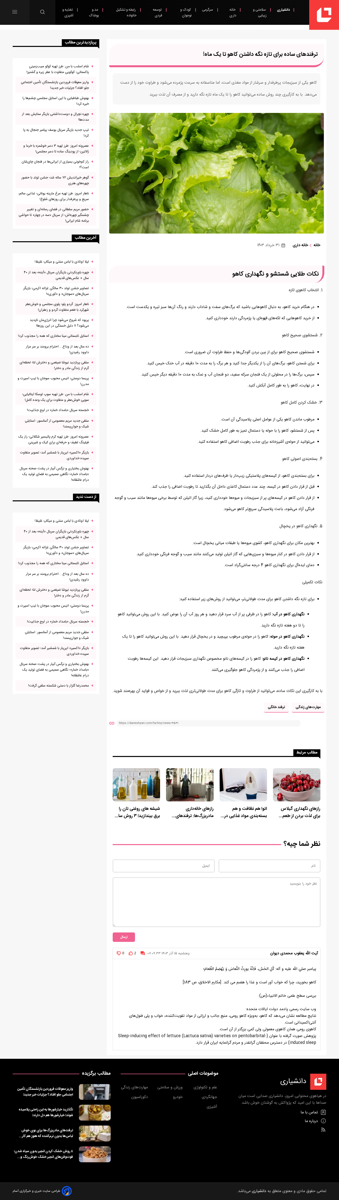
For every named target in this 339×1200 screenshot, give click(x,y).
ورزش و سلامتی (170, 1087)
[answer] (143, 953)
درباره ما (312, 1121)
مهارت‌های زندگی (308, 707)
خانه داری (232, 12)
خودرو (178, 1097)
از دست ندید (86, 497)
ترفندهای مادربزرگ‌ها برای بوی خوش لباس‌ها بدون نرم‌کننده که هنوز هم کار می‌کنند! (47, 1133)
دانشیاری (283, 10)
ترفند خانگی (276, 707)
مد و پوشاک (94, 12)
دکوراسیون (140, 1097)
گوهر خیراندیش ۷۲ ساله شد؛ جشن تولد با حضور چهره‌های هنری (55, 180)
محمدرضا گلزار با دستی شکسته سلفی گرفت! (58, 685)
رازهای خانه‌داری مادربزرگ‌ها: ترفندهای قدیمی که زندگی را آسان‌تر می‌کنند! (190, 812)
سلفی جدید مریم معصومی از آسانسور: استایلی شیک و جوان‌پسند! (57, 423)
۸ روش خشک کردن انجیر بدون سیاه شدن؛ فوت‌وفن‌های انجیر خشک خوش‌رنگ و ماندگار (43, 1154)
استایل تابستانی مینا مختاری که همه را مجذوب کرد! (53, 336)
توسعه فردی (157, 12)
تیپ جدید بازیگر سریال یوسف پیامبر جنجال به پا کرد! (56, 132)
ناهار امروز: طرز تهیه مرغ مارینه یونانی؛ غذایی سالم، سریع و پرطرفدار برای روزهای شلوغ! (53, 196)
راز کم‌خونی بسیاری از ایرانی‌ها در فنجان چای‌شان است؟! (55, 164)
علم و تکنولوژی (206, 1087)
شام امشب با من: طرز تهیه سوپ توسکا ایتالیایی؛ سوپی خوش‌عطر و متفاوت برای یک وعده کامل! (55, 397)
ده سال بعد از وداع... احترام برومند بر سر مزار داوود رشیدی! (57, 349)
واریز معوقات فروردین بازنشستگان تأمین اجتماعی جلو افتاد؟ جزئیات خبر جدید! (55, 85)
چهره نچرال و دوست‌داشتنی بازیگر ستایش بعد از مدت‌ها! (55, 117)
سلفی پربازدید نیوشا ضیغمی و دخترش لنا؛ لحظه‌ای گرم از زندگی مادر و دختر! (54, 365)
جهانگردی (210, 1097)
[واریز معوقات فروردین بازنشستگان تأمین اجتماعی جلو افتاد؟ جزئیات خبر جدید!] (95, 1092)
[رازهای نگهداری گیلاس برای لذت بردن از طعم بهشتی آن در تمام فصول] (296, 784)
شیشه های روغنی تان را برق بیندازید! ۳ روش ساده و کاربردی (137, 812)
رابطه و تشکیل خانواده (126, 12)
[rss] (323, 1130)
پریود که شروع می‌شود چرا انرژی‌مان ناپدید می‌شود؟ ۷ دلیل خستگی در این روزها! (59, 323)
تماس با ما (310, 1112)
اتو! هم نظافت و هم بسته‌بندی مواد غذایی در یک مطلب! (245, 812)
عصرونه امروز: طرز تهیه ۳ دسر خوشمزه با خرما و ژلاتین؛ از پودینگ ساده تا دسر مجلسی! (56, 148)
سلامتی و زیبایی (260, 12)
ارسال (124, 937)
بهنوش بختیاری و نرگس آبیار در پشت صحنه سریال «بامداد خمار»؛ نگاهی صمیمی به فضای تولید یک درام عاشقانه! (54, 474)
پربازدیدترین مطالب (80, 42)
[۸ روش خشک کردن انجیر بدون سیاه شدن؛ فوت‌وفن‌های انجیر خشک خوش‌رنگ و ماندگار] (95, 1154)
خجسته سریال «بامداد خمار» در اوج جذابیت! (58, 410)
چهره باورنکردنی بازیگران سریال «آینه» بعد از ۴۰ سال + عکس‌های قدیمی (56, 275)
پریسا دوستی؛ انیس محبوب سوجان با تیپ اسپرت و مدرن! (53, 381)
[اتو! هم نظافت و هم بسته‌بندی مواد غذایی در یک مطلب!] (243, 784)
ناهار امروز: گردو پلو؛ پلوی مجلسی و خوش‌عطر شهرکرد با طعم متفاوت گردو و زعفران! (57, 307)
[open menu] (15, 11)
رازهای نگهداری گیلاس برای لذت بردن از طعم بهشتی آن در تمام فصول (298, 812)
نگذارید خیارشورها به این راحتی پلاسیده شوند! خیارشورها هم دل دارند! (46, 1112)
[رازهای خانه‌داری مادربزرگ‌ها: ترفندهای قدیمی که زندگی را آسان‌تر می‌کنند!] (189, 784)
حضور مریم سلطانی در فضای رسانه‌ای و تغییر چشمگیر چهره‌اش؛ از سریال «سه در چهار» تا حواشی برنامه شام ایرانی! (54, 215)
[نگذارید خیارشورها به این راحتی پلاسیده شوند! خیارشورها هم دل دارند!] (95, 1113)
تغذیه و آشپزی (67, 12)
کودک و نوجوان (186, 12)
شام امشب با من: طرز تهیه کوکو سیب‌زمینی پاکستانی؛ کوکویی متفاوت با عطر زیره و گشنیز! (58, 69)
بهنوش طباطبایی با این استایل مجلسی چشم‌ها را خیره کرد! (55, 101)
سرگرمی (208, 10)
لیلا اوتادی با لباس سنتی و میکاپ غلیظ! (62, 262)
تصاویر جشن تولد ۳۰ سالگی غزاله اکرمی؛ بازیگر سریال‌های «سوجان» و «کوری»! (56, 291)
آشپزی (212, 1106)
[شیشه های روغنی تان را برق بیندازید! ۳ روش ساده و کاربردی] (136, 784)
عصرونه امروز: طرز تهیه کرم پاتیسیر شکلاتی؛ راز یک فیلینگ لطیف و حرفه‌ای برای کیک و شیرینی (53, 439)
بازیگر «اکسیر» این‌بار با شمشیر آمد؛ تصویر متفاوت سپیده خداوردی (54, 455)
